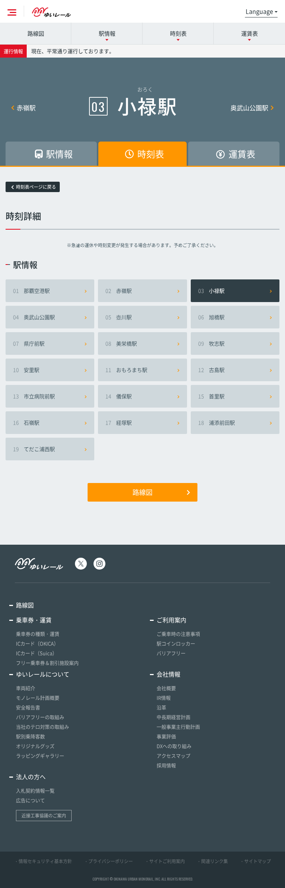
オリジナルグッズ (35, 745)
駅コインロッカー (176, 643)
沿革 (161, 707)
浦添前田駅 (216, 422)
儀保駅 (118, 396)
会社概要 (166, 687)
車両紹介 (25, 687)
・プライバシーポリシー (108, 861)
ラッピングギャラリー (40, 755)
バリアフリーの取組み (40, 716)
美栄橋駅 (121, 343)
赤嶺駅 (26, 107)
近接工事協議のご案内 (44, 815)
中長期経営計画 (173, 716)
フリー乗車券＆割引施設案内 (47, 662)
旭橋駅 (211, 317)
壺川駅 (118, 317)
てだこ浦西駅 (34, 449)
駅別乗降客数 (30, 736)
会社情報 (168, 674)
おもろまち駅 (126, 369)
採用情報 (166, 765)
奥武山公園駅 (249, 107)
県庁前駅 (29, 343)
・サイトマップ (255, 861)
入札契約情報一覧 (35, 790)
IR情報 (164, 697)
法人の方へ (31, 776)
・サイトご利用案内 (165, 861)
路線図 (35, 33)
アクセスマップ (173, 755)
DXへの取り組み (174, 745)
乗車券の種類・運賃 (37, 633)
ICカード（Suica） (36, 653)
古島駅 (211, 369)
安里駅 (26, 369)
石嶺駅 (26, 422)
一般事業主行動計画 (178, 726)
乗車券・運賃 (34, 619)
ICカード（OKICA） (37, 643)
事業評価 (166, 736)
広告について (30, 800)
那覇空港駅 (31, 290)
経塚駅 (118, 422)
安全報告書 (28, 707)
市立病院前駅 (34, 396)
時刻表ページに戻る (36, 187)
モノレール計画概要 (37, 697)
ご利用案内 (171, 619)
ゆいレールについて (42, 674)
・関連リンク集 (212, 861)
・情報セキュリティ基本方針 (43, 861)
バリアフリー (171, 653)
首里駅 (211, 396)
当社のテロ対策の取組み (42, 726)
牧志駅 (211, 343)
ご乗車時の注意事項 (178, 633)
